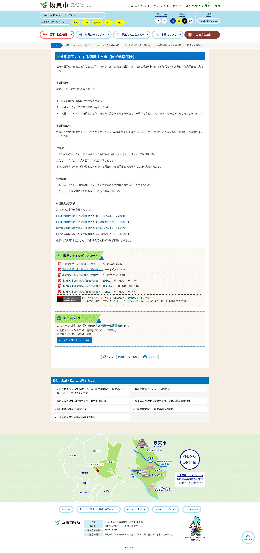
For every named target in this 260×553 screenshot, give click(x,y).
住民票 (97, 22)
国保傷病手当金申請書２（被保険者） (82, 269)
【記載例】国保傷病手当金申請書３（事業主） (87, 291)
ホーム (56, 45)
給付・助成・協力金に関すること (138, 45)
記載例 (121, 216)
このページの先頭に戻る (254, 533)
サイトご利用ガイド (136, 509)
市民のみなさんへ (73, 45)
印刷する (152, 357)
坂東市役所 (71, 522)
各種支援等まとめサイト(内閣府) (152, 389)
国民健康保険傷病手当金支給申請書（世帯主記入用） (85, 216)
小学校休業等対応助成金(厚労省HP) (154, 409)
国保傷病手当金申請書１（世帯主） (81, 264)
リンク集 (66, 509)
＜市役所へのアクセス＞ (190, 475)
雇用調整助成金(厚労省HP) (71, 409)
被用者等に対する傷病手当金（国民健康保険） (82, 401)
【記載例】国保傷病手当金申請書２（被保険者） (88, 286)
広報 (76, 22)
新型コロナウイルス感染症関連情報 (102, 45)
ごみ (86, 22)
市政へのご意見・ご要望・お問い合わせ (99, 509)
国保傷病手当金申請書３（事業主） (81, 275)
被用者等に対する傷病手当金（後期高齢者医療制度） (164, 401)
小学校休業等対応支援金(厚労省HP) (76, 417)
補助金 (120, 22)
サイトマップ (192, 509)
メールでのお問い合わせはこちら (74, 340)
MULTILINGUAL (209, 21)
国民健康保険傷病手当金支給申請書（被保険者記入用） (86, 222)
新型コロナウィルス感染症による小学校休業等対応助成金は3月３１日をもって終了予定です (91, 391)
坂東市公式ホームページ (66, 5)
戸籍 (108, 22)
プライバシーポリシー (165, 509)
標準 (191, 21)
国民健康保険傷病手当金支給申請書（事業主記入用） (85, 228)
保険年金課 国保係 (111, 325)
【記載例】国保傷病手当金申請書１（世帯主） (87, 280)
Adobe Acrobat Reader (127, 298)
